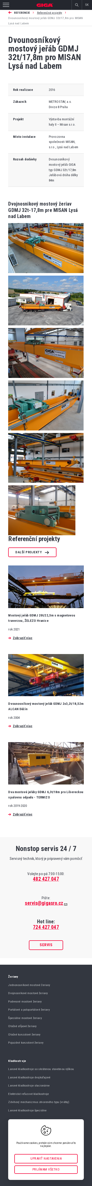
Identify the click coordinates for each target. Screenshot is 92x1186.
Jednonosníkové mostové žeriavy (29, 985)
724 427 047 (46, 927)
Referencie (22, 12)
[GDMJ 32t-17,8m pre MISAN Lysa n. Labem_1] (46, 274)
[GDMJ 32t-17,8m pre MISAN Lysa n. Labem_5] (46, 484)
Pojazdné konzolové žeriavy (25, 1042)
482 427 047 (46, 879)
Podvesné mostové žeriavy (25, 1001)
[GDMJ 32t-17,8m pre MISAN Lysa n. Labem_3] (46, 379)
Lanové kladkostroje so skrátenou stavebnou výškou (41, 1069)
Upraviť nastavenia (46, 1158)
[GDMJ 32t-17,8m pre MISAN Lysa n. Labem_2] (46, 327)
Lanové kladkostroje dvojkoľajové (29, 1077)
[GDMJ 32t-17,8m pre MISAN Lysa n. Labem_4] (46, 432)
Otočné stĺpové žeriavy (22, 1026)
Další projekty (28, 552)
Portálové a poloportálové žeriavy (29, 1009)
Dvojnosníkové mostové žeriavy (28, 993)
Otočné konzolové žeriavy (24, 1034)
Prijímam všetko (46, 1169)
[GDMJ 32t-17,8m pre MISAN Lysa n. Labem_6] (41, 534)
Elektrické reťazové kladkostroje (28, 1094)
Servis (46, 945)
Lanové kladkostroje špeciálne (27, 1110)
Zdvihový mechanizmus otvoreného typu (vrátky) (38, 1102)
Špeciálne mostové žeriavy (25, 1018)
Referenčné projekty (49, 12)
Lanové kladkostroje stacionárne (29, 1085)
